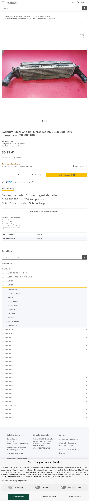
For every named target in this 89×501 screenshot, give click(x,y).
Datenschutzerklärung (9, 481)
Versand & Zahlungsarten (68, 439)
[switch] (10, 487)
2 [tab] (44, 121)
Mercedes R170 (7, 285)
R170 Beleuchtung (10, 289)
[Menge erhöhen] (40, 175)
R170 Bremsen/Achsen (11, 293)
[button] (72, 2)
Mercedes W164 (7, 349)
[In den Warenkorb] (3, 30)
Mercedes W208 (7, 377)
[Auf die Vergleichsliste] (82, 35)
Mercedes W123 (7, 409)
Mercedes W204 (7, 369)
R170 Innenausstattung (11, 309)
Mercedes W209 (7, 381)
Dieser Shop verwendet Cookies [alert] (44, 462)
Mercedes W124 (7, 337)
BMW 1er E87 (6, 269)
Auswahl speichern (49, 497)
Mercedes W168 (7, 353)
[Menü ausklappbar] (3, 1)
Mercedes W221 (7, 397)
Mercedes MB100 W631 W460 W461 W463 (17, 277)
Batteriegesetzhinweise (67, 449)
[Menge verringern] (4, 175)
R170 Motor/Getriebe (17, 144)
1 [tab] (42, 121)
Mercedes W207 (7, 373)
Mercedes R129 (7, 281)
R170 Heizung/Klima (10, 305)
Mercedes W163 (7, 345)
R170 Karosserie (9, 313)
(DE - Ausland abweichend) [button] (25, 166)
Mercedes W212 (7, 393)
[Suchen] (84, 8)
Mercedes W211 (7, 389)
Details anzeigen (75, 497)
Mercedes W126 (7, 413)
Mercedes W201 (7, 357)
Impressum (22, 481)
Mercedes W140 (7, 341)
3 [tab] (46, 121)
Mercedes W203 (7, 365)
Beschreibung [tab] (8, 189)
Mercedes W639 (7, 401)
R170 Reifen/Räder (10, 325)
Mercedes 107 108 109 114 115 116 (14, 273)
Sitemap (62, 453)
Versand (19, 157)
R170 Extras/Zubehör (11, 301)
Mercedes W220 (7, 417)
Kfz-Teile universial (9, 405)
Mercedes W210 (7, 385)
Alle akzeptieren (18, 497)
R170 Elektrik (8, 297)
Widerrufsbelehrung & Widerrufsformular (67, 444)
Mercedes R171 (7, 329)
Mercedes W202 (7, 361)
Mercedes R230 (7, 333)
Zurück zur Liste (8, 17)
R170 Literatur (8, 317)
